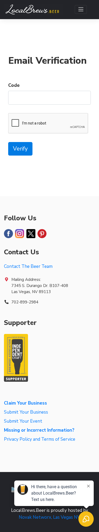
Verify (20, 149)
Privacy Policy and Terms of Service (39, 439)
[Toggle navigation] (81, 9)
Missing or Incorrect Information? (39, 430)
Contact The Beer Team (28, 266)
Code (14, 85)
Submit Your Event (23, 421)
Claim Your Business (25, 403)
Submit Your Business (26, 412)
